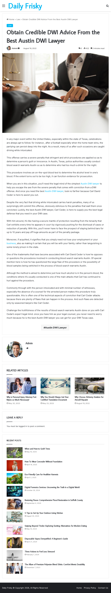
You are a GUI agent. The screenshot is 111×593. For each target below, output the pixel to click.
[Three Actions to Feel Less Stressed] (15, 555)
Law (18, 19)
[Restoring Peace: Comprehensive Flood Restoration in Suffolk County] (15, 504)
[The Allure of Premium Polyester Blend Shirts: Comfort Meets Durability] (15, 568)
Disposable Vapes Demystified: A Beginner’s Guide (46, 538)
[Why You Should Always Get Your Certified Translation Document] (55, 386)
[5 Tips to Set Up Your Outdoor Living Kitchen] (15, 517)
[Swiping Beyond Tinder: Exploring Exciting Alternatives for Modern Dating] (15, 529)
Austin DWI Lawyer (56, 327)
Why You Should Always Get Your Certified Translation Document (55, 398)
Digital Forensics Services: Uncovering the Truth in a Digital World (52, 487)
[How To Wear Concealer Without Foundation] (15, 465)
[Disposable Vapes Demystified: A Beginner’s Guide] (15, 542)
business (11, 243)
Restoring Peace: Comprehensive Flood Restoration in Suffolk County (54, 500)
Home (11, 19)
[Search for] (107, 6)
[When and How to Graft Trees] (15, 452)
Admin (14, 48)
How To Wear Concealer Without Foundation (43, 461)
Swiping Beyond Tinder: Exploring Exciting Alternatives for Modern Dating (56, 526)
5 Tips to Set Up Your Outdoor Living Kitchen (44, 513)
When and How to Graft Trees (37, 448)
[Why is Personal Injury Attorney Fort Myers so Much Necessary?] (21, 386)
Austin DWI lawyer (89, 183)
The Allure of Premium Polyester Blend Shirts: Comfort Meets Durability (55, 564)
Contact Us (103, 588)
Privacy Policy (90, 588)
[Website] (27, 348)
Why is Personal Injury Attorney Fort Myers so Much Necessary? (21, 398)
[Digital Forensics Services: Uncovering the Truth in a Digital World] (15, 491)
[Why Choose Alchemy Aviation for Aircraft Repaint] (89, 386)
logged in (23, 426)
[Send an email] (19, 48)
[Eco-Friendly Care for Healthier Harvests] (15, 478)
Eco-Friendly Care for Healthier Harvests (41, 474)
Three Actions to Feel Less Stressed (40, 551)
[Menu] (3, 6)
